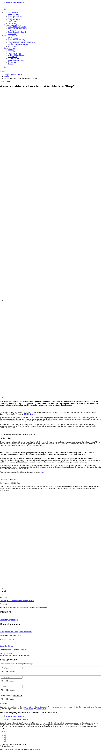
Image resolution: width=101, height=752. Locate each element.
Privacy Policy (41, 709)
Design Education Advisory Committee (21, 43)
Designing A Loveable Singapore (19, 41)
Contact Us (12, 62)
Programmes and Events (12, 25)
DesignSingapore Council (13, 75)
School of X (12, 30)
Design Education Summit (17, 32)
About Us (11, 50)
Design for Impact (14, 20)
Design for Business (15, 16)
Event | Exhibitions (6, 646)
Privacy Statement (16, 749)
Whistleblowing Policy (32, 749)
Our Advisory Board (15, 58)
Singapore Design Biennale (17, 28)
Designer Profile (5, 81)
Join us (10, 64)
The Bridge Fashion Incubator (88, 417)
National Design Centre (16, 60)
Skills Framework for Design (18, 44)
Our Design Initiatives (11, 12)
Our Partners (12, 57)
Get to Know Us (9, 48)
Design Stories (13, 21)
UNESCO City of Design (16, 55)
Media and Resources (11, 35)
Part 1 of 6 (3, 604)
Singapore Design (14, 53)
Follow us (3, 731)
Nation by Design (14, 14)
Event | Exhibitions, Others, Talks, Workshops (16, 632)
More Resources (13, 46)
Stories (6, 76)
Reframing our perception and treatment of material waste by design (23, 607)
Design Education (14, 18)
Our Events (12, 34)
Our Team (11, 51)
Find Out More (13, 23)
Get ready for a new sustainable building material (17, 601)
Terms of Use (28, 709)
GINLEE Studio (29, 414)
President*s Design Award (17, 27)
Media (10, 37)
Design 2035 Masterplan (16, 39)
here (41, 472)
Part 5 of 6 (3, 597)
